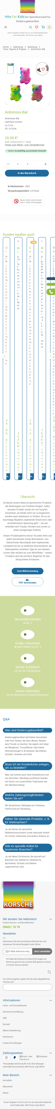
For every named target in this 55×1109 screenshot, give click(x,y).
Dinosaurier (6, 249)
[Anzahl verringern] (8, 164)
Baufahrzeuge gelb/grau (54, 249)
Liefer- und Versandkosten (15, 1005)
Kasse (5, 1093)
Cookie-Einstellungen (12, 1043)
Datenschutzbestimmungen (30, 959)
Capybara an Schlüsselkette (30, 249)
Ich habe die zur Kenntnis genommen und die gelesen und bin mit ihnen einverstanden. (28, 962)
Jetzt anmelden (42, 951)
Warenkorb (8, 1086)
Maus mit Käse (42, 249)
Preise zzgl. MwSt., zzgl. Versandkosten (24, 145)
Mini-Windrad (18, 250)
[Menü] (5, 27)
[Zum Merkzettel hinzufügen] (43, 69)
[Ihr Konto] (49, 27)
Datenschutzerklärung (13, 1012)
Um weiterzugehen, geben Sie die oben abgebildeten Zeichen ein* (26, 980)
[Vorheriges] (5, 356)
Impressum (8, 1037)
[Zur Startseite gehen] (27, 7)
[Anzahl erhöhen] (45, 164)
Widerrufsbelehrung (12, 1030)
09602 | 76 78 (11, 927)
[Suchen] (30, 27)
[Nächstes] (50, 356)
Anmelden (7, 1080)
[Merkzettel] (36, 27)
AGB (34, 962)
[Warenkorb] (43, 27)
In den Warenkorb (27, 173)
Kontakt (6, 1024)
